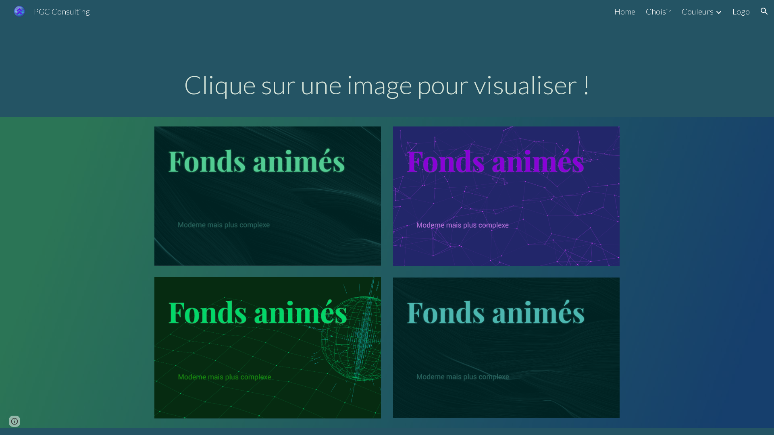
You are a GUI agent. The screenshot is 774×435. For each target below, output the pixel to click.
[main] (387, 84)
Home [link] (624, 11)
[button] (764, 11)
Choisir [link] (658, 11)
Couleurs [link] (698, 11)
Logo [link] (741, 11)
